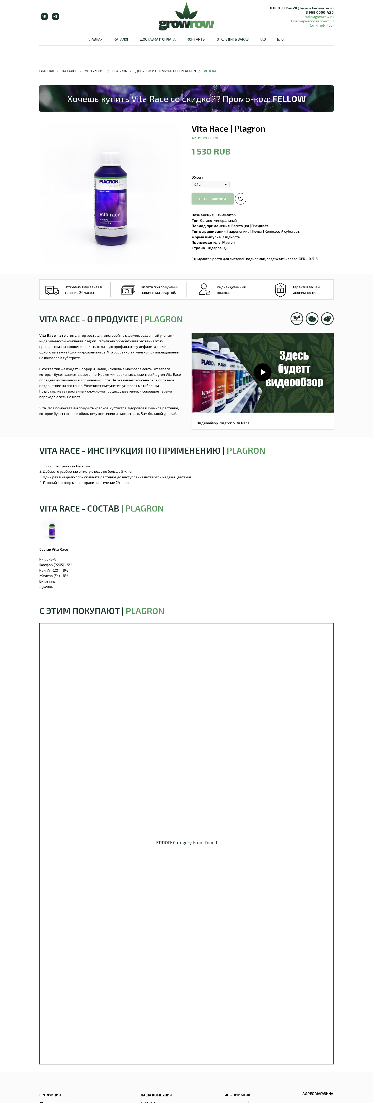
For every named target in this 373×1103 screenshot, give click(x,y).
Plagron (119, 71)
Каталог (121, 39)
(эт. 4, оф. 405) (322, 25)
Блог (281, 39)
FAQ (263, 39)
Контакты (196, 39)
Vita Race (212, 71)
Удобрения (95, 71)
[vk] (44, 16)
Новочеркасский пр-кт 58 (312, 21)
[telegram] (55, 16)
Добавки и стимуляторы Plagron (165, 71)
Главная (95, 39)
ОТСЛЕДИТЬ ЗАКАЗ (233, 39)
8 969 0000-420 (320, 12)
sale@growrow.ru (319, 16)
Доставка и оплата (158, 39)
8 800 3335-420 (283, 8)
